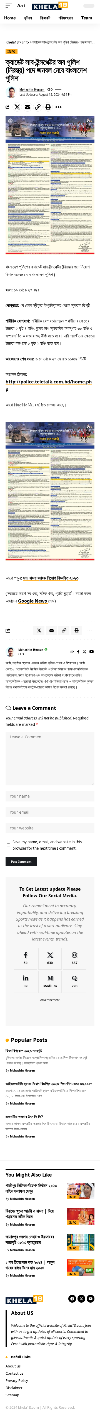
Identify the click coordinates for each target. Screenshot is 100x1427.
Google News (33, 601)
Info (12, 51)
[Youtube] (90, 1299)
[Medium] (49, 982)
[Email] (27, 107)
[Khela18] (50, 5)
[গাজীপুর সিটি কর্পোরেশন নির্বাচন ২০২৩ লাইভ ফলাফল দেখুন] (80, 1191)
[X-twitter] (81, 1299)
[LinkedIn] (25, 982)
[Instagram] (74, 959)
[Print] (48, 107)
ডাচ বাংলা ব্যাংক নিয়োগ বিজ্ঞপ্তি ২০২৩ (50, 578)
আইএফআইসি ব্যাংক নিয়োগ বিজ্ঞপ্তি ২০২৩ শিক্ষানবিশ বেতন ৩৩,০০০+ (49, 1083)
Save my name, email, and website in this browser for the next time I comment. (47, 845)
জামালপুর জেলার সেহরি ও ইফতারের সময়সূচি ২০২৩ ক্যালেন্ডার (30, 1239)
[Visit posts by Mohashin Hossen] (11, 92)
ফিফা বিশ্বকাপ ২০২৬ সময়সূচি (24, 1050)
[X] (84, 652)
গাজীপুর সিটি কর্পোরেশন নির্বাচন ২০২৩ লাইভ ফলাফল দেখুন (31, 1188)
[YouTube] (91, 652)
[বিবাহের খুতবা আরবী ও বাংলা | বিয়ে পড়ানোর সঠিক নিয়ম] (80, 1216)
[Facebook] (78, 652)
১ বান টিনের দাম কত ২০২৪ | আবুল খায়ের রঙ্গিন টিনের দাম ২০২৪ (30, 1265)
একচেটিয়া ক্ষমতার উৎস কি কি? (24, 1116)
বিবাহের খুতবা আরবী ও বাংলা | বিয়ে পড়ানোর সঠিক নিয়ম (29, 1214)
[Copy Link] (37, 107)
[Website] (71, 652)
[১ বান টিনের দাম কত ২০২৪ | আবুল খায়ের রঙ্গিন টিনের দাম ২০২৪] (80, 1267)
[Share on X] (17, 107)
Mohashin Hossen (31, 89)
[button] (10, 5)
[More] (58, 107)
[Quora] (74, 982)
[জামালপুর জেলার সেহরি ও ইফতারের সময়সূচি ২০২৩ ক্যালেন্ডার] (80, 1242)
